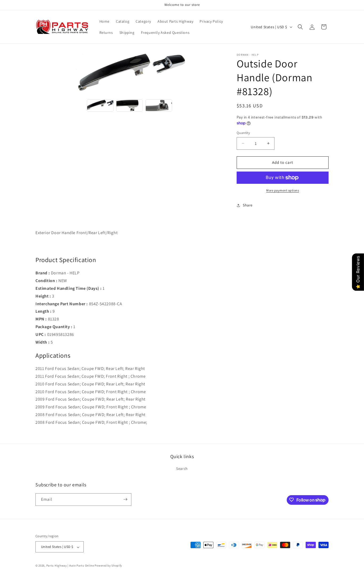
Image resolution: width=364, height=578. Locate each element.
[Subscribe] (125, 499)
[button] (300, 27)
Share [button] (248, 205)
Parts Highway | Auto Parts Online (70, 566)
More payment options (282, 190)
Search (182, 468)
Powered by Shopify (108, 566)
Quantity (243, 133)
